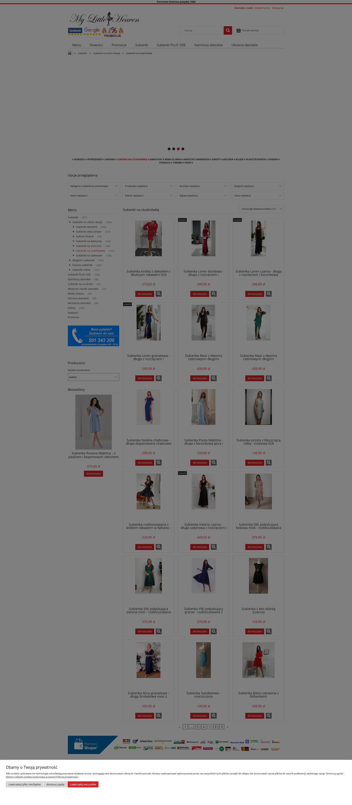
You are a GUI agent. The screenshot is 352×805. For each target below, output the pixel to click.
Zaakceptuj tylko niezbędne (24, 784)
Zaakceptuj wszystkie (83, 784)
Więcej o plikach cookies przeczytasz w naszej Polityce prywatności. (42, 776)
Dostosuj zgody (55, 784)
